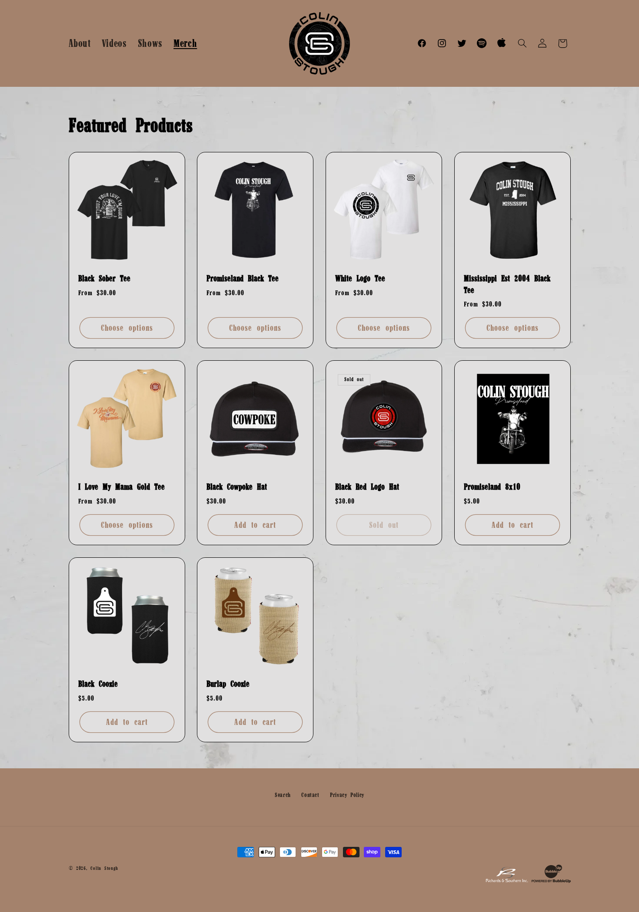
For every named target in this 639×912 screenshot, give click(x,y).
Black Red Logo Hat (367, 486)
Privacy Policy (347, 794)
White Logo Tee (360, 278)
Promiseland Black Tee (242, 278)
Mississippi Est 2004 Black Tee (507, 283)
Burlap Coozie (228, 683)
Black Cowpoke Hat (236, 486)
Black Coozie (98, 683)
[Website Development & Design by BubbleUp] (551, 881)
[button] (522, 43)
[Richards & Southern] (507, 881)
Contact (310, 794)
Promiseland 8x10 (492, 486)
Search (283, 794)
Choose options (126, 328)
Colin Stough (104, 868)
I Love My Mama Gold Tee (121, 486)
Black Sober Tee (104, 278)
